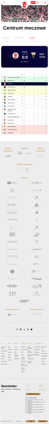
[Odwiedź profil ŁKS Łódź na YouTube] (31, 329)
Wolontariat (43, 358)
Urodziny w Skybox (30, 362)
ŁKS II (22, 352)
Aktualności (10, 349)
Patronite (43, 361)
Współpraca (37, 354)
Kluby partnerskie (23, 368)
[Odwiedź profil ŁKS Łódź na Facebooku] (17, 329)
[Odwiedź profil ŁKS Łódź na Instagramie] (21, 329)
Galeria (9, 357)
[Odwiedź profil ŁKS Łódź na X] (24, 330)
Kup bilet (43, 421)
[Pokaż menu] (4, 2)
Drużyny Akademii (23, 358)
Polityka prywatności (19, 421)
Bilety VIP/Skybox (30, 347)
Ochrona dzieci (4, 363)
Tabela (9, 354)
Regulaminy (16, 358)
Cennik (15, 346)
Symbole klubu (4, 350)
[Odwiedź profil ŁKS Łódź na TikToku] (28, 330)
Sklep (31, 421)
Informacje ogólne (3, 347)
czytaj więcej (30, 400)
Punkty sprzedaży (16, 355)
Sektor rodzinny (44, 356)
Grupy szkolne (44, 353)
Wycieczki (43, 350)
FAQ (15, 352)
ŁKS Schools (23, 361)
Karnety (16, 349)
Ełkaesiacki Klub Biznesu (31, 355)
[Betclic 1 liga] (35, 2)
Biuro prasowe (37, 346)
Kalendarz (3, 356)
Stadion (2, 358)
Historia (2, 353)
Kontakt (22, 371)
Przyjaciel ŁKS (31, 358)
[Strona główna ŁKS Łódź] (24, 5)
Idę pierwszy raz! (43, 347)
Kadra (9, 346)
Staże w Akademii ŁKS (24, 364)
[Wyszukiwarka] (42, 2)
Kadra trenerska (24, 349)
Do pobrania (37, 349)
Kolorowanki (43, 363)
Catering (9, 359)
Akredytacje (37, 352)
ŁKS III (22, 354)
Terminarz (10, 352)
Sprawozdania (4, 361)
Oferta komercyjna (30, 351)
